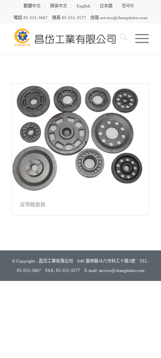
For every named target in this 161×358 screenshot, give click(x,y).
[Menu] (138, 38)
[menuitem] (32, 6)
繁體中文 (32, 6)
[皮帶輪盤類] (80, 139)
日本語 (106, 6)
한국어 (128, 6)
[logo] (67, 38)
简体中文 (58, 6)
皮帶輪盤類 (32, 204)
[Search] (119, 38)
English (83, 6)
